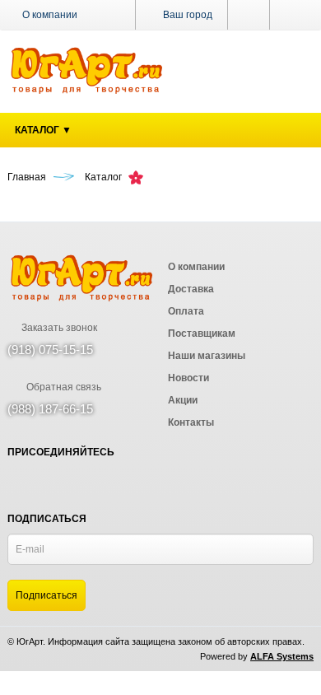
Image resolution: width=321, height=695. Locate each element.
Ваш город (186, 15)
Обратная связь (62, 387)
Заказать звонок (58, 328)
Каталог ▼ (43, 130)
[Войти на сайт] (292, 15)
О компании (49, 15)
